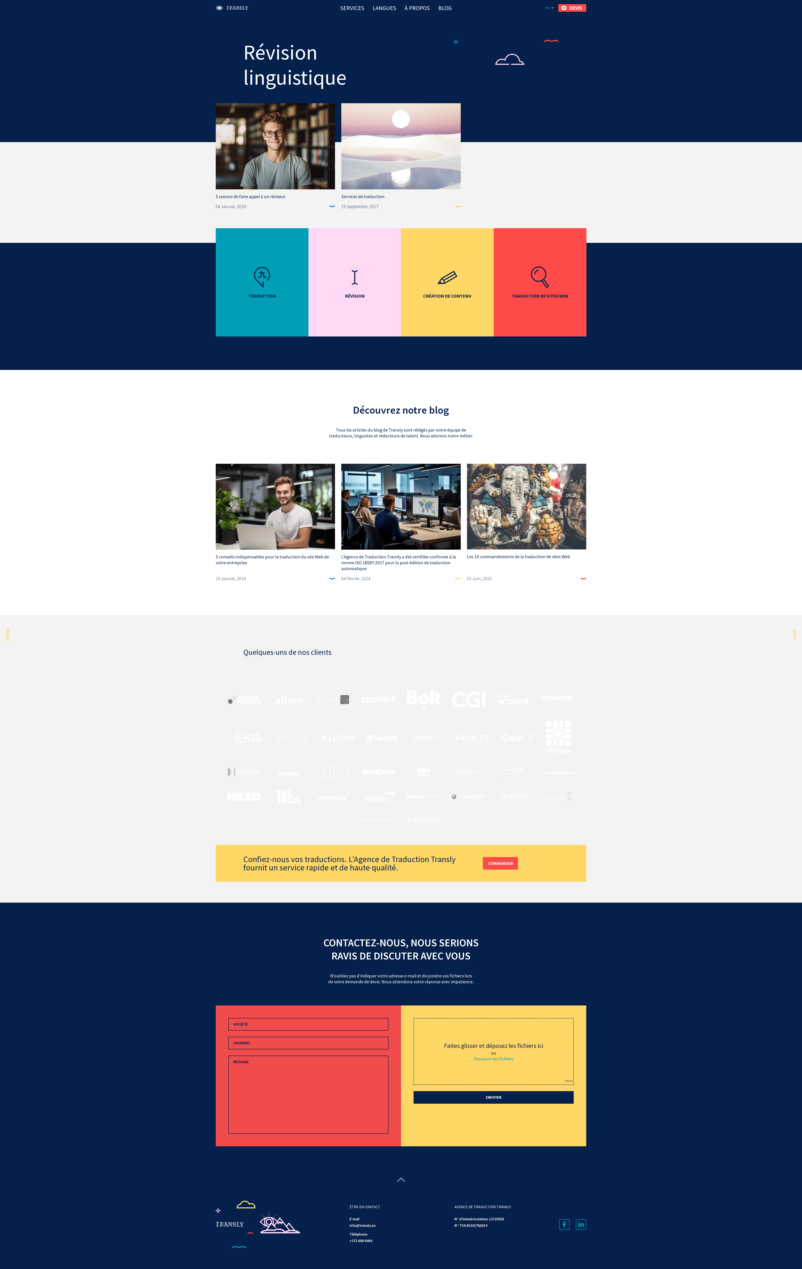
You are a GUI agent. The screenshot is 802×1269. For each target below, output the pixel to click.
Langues (384, 8)
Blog (445, 8)
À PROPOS (417, 8)
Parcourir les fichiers (493, 1059)
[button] (550, 8)
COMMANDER (500, 863)
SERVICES (352, 8)
